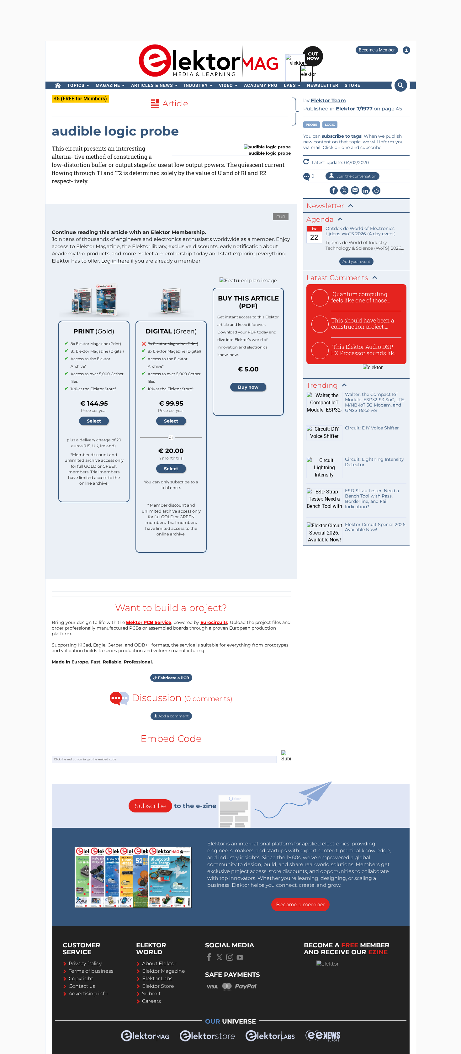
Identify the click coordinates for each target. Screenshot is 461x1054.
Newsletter (322, 85)
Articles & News (152, 85)
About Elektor (159, 963)
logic (330, 125)
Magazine (108, 85)
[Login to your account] (406, 50)
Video (226, 85)
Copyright (81, 979)
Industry (196, 85)
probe (311, 125)
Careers (151, 1001)
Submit (151, 994)
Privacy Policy (85, 963)
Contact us (82, 986)
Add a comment (173, 716)
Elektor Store (158, 986)
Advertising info (88, 994)
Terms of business (91, 971)
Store (352, 85)
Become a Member (377, 49)
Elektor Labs (157, 979)
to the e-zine (175, 806)
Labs (290, 85)
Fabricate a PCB (173, 677)
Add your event (356, 261)
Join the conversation (356, 176)
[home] (57, 85)
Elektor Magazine (163, 971)
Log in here (115, 261)
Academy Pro (261, 85)
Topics (76, 85)
